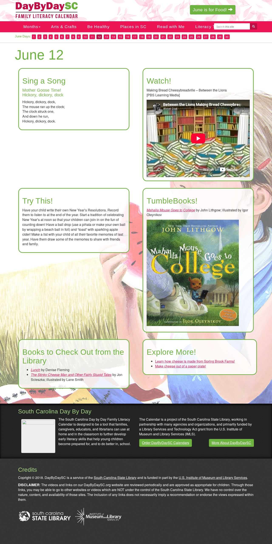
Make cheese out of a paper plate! (180, 366)
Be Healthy (98, 26)
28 (212, 36)
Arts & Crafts (64, 26)
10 (85, 36)
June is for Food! (210, 9)
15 (120, 36)
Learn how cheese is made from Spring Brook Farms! (195, 361)
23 (177, 36)
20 (155, 36)
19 (148, 36)
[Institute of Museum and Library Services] (98, 515)
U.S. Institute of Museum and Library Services (213, 477)
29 (219, 36)
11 (92, 36)
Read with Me (171, 26)
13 (106, 36)
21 (163, 36)
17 (134, 36)
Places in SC (133, 26)
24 (184, 36)
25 (191, 36)
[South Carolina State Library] (44, 515)
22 (170, 36)
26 (198, 36)
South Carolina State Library (115, 477)
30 (226, 36)
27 (205, 36)
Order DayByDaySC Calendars (165, 442)
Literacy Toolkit (210, 26)
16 (127, 36)
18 (141, 36)
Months (30, 26)
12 (99, 36)
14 (113, 36)
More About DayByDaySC (231, 442)
